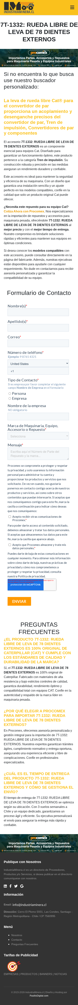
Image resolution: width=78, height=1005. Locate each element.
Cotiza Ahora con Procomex (24, 211)
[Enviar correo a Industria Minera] (29, 904)
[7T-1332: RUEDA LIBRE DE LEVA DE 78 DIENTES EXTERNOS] (39, 57)
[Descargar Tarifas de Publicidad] (13, 966)
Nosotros (16, 935)
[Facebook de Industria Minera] (10, 886)
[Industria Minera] (19, 7)
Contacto (16, 939)
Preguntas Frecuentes (24, 944)
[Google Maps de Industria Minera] (21, 886)
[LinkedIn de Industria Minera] (5, 886)
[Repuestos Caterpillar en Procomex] (39, 843)
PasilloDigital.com (39, 995)
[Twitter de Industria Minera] (16, 886)
